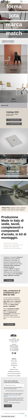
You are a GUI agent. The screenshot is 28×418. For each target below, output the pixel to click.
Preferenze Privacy (14, 369)
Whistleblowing (14, 365)
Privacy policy (14, 360)
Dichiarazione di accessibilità (13, 375)
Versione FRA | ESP (15, 123)
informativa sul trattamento (12, 394)
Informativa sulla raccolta (8, 416)
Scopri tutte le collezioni (8, 42)
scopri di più (14, 10)
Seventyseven (22, 413)
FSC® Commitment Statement (14, 373)
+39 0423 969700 (15, 348)
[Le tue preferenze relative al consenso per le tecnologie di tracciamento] (25, 415)
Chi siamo (9, 280)
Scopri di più (10, 324)
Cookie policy (14, 363)
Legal (14, 367)
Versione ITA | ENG (15, 120)
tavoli (8, 301)
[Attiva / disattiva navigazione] (21, 2)
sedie (4, 301)
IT (25, 1)
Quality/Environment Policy (14, 371)
